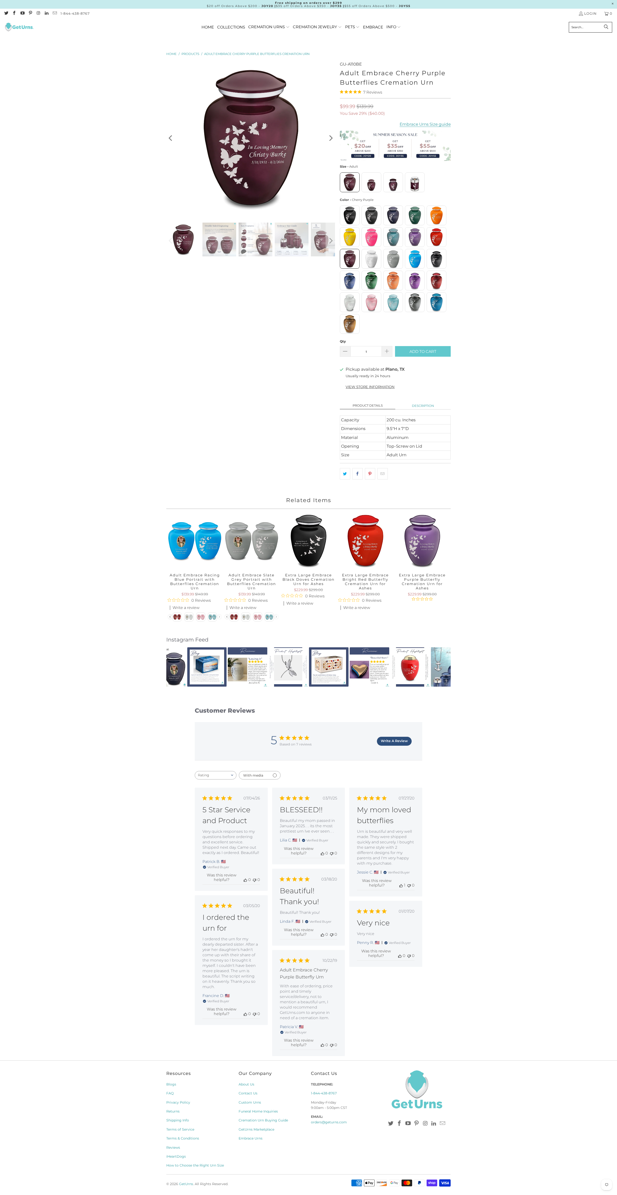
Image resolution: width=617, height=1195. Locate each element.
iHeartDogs (176, 1156)
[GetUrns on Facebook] (14, 13)
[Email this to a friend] (382, 473)
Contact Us (248, 1093)
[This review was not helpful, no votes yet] (254, 879)
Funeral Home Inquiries (258, 1111)
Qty (343, 341)
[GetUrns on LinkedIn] (46, 13)
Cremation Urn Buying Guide (263, 1120)
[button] (269, 27)
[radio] (350, 182)
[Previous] (171, 138)
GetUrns (186, 1184)
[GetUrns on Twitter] (6, 13)
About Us (246, 1084)
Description (423, 406)
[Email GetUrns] (54, 13)
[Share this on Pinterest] (370, 473)
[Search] (606, 27)
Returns (173, 1111)
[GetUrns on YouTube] (22, 13)
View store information (370, 387)
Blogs (171, 1084)
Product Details (368, 405)
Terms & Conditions (182, 1138)
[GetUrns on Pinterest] (30, 13)
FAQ (170, 1093)
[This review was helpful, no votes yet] (245, 879)
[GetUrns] (19, 27)
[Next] (330, 138)
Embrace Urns (250, 1138)
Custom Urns (250, 1102)
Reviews (173, 1147)
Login (590, 13)
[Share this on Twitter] (345, 473)
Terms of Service (180, 1129)
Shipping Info (177, 1120)
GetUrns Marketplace (256, 1129)
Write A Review (394, 741)
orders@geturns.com (329, 1122)
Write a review (299, 603)
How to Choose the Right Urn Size (195, 1165)
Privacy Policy (178, 1102)
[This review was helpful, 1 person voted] (401, 885)
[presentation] (227, 617)
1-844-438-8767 (75, 13)
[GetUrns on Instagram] (38, 13)
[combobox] (215, 775)
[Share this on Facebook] (357, 473)
